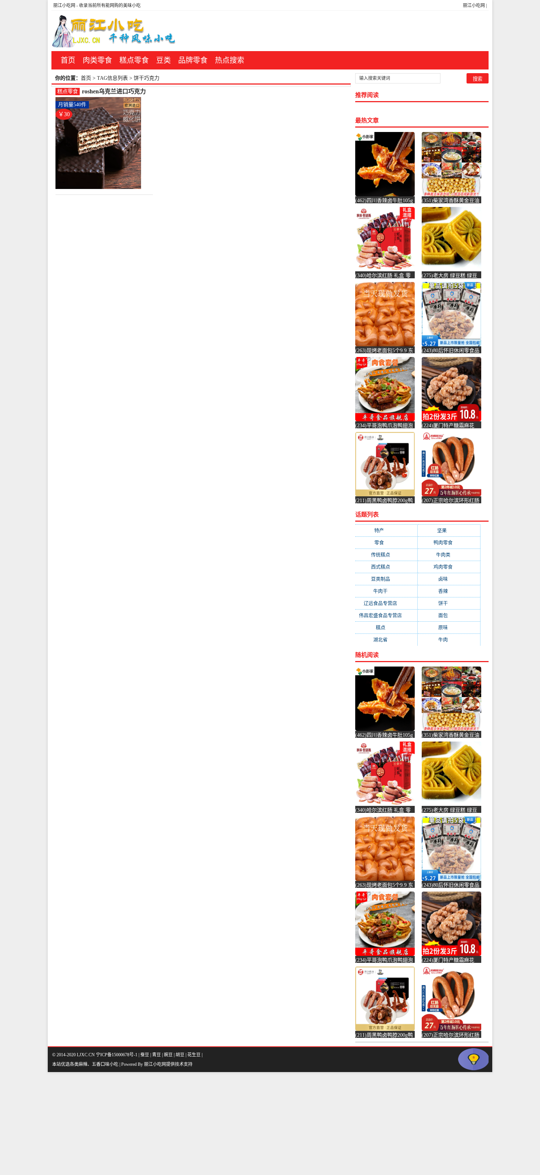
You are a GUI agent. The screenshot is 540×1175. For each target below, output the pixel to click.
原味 (449, 627)
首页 (68, 60)
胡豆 (180, 1054)
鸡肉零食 (448, 566)
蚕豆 (144, 1054)
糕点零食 (134, 60)
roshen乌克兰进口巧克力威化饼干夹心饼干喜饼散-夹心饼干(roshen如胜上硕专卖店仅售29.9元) (115, 91)
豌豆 (168, 1054)
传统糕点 (386, 554)
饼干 (449, 603)
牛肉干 (386, 591)
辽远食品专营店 (386, 603)
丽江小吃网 (474, 5)
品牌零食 (193, 60)
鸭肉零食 (448, 542)
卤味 (449, 579)
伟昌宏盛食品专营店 (386, 615)
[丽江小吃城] (114, 30)
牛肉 (449, 639)
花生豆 (194, 1054)
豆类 (163, 60)
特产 (386, 530)
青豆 (156, 1054)
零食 (386, 542)
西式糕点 (386, 566)
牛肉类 (449, 554)
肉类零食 (97, 60)
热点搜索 (229, 60)
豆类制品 (386, 579)
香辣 (449, 591)
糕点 (386, 627)
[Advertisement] (220, 1123)
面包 (449, 615)
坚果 (449, 530)
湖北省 (386, 639)
